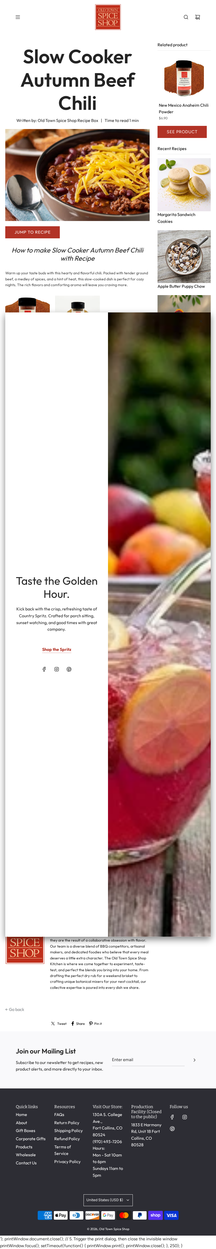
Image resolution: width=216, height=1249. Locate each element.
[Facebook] (44, 669)
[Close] (201, 321)
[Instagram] (56, 669)
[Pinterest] (69, 669)
